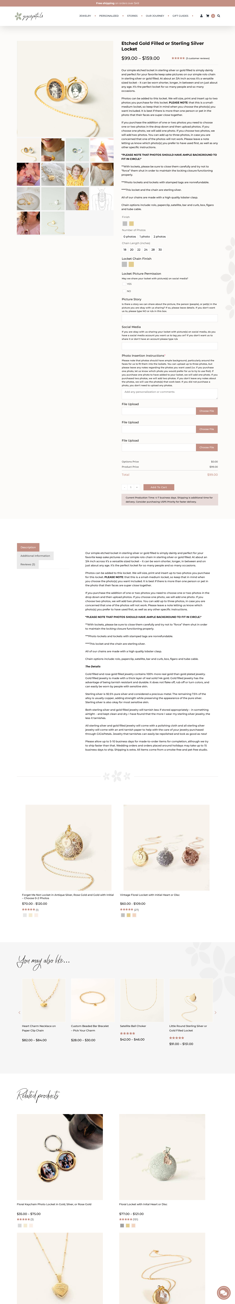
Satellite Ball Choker (133, 1026)
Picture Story (131, 299)
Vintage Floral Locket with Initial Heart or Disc (150, 894)
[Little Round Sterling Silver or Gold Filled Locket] (191, 980)
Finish (126, 217)
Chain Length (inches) (136, 243)
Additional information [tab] (35, 555)
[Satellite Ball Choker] (142, 980)
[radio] (124, 223)
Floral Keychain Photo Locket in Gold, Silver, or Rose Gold (54, 1204)
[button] (19, 1012)
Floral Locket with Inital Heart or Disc (143, 1204)
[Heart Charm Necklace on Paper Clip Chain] (44, 980)
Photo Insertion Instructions (151, 355)
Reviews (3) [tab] (27, 564)
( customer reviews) (198, 58)
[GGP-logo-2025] (29, 10)
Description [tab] (28, 547)
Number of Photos (134, 230)
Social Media (131, 327)
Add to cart (159, 487)
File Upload (130, 404)
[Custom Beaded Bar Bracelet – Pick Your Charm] (93, 980)
